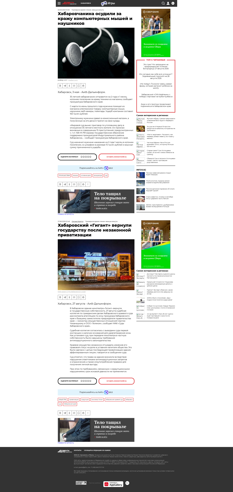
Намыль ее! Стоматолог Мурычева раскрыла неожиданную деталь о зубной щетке (160, 284)
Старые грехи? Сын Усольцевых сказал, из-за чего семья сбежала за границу (160, 152)
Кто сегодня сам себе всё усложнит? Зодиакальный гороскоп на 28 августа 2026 (155, 76)
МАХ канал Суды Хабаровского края (72, 292)
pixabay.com (73, 80)
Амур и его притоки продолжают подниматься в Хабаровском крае (156, 105)
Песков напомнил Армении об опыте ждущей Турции (160, 189)
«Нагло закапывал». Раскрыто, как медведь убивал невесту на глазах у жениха (160, 136)
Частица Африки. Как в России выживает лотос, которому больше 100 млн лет (160, 144)
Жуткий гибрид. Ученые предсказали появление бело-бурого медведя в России (161, 120)
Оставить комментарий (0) (117, 157)
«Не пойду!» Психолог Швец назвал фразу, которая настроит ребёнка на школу (156, 86)
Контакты (77, 450)
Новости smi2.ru (66, 214)
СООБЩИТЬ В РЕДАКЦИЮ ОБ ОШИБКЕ (97, 450)
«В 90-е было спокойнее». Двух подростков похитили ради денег (159, 299)
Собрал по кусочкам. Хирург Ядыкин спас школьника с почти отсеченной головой (161, 308)
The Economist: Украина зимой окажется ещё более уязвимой (157, 181)
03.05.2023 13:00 (64, 10)
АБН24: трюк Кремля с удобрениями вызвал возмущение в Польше (160, 205)
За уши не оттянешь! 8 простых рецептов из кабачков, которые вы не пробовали (161, 128)
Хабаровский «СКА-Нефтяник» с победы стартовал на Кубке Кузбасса (155, 96)
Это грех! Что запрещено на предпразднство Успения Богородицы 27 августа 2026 (156, 67)
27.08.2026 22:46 (64, 221)
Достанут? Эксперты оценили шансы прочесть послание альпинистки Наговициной (161, 276)
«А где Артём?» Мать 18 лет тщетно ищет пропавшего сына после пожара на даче (160, 316)
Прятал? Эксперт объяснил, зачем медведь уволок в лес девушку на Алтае (160, 292)
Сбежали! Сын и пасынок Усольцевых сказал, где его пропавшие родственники (161, 160)
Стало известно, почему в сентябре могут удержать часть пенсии (159, 197)
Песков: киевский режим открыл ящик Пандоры (158, 173)
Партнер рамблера (95, 483)
